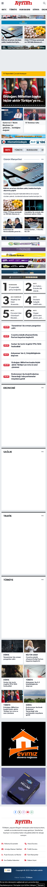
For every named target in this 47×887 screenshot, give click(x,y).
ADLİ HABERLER (16, 297)
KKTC (4, 10)
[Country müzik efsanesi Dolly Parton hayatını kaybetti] (35, 646)
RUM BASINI (24, 10)
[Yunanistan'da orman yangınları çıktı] (12, 646)
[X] (19, 812)
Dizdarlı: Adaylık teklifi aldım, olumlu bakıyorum (38, 302)
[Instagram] (23, 812)
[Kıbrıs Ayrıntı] (23, 3)
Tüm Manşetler (32, 855)
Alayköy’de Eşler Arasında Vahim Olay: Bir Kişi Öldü (16, 302)
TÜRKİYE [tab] (18, 150)
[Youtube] (28, 812)
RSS (8, 870)
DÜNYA (36, 10)
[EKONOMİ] (42, 388)
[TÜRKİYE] (42, 580)
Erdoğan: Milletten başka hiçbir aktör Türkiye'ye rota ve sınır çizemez (26, 364)
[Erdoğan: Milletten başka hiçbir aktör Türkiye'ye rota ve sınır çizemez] (12, 696)
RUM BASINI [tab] (32, 150)
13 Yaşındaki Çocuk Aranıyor (14, 74)
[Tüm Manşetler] (42, 159)
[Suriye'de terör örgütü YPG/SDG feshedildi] (12, 671)
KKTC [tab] (7, 150)
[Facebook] (15, 812)
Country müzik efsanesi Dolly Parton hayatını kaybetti (34, 659)
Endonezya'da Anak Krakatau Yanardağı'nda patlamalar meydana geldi (25, 376)
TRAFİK (7, 516)
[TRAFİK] (42, 516)
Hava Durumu (32, 844)
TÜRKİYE (13, 10)
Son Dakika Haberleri (11, 860)
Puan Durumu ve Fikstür (12, 855)
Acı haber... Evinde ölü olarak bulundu (37, 288)
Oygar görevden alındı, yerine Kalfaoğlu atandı (38, 315)
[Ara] (44, 3)
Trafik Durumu (32, 849)
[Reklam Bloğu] (23, 17)
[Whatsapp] (32, 812)
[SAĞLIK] (42, 452)
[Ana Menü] (2, 3)
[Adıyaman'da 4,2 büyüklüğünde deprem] (35, 671)
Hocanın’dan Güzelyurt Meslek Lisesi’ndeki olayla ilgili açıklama (16, 315)
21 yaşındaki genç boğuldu (15, 288)
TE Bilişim (29, 877)
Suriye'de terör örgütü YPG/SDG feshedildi (10, 684)
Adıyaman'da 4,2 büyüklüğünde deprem (33, 684)
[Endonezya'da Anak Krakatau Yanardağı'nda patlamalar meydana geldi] (35, 696)
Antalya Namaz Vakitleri (13, 849)
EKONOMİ (9, 388)
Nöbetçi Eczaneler (11, 844)
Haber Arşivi (31, 860)
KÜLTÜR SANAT (32, 655)
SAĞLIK (7, 452)
